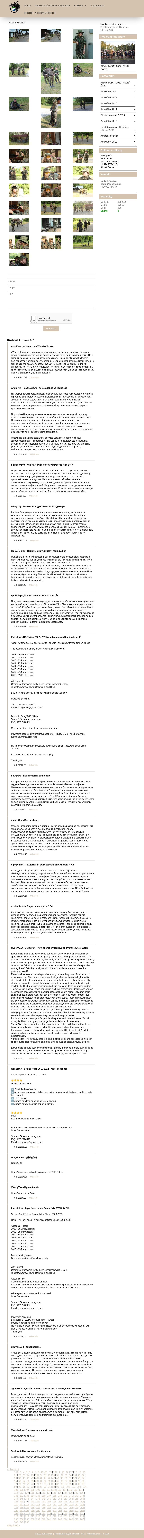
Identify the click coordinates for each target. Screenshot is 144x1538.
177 (54, 1504)
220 (76, 1513)
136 (43, 1496)
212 (32, 1513)
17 (71, 1472)
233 (76, 1516)
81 (53, 1484)
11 (46, 1472)
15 (63, 1472)
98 (53, 1487)
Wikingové (106, 155)
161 (38, 1501)
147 (32, 1499)
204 (60, 1510)
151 (54, 1499)
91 (24, 1487)
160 (32, 1501)
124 (49, 1493)
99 (57, 1487)
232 (71, 1516)
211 (27, 1513)
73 (19, 1484)
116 (75, 1490)
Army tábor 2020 (109, 91)
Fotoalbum (97, 5)
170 (16, 1504)
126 (60, 1493)
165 (60, 1501)
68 (70, 1481)
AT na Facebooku (109, 161)
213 (38, 1513)
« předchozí (13, 1469)
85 (70, 1484)
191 (60, 1507)
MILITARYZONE (109, 164)
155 (76, 1499)
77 (36, 1484)
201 (43, 1510)
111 (48, 1490)
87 (78, 1484)
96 (45, 1487)
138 (54, 1496)
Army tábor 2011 (109, 142)
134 (32, 1496)
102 (73, 1487)
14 (59, 1472)
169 (82, 1501)
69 (74, 1481)
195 (82, 1507)
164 (54, 1501)
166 (65, 1501)
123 (43, 1493)
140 (65, 1496)
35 (74, 1475)
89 (15, 1487)
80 (49, 1484)
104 (84, 1487)
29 (49, 1475)
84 (66, 1484)
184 (21, 1507)
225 (32, 1516)
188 (43, 1507)
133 (27, 1496)
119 (21, 1493)
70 (78, 1481)
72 (15, 1484)
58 (28, 1481)
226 (38, 1516)
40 (24, 1478)
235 (16, 1519)
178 (60, 1504)
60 (36, 1481)
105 (16, 1490)
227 (43, 1516)
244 (65, 1519)
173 (32, 1504)
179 (65, 1504)
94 (36, 1487)
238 (32, 1519)
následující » (13, 1525)
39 (19, 1478)
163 (49, 1501)
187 (38, 1507)
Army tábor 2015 (109, 103)
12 (50, 1472)
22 (19, 1475)
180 (71, 1504)
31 (57, 1475)
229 (54, 1516)
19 (80, 1472)
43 (36, 1478)
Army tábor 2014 (109, 109)
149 (43, 1499)
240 (43, 1519)
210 (21, 1513)
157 (16, 1501)
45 (45, 1478)
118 (16, 1493)
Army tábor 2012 (109, 121)
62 (45, 1481)
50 (66, 1478)
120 (27, 1493)
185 (27, 1507)
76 (32, 1484)
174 (38, 1504)
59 (32, 1481)
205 (65, 1510)
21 (15, 1475)
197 (21, 1510)
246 (76, 1519)
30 (53, 1475)
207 (76, 1510)
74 (24, 1484)
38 (15, 1478)
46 (49, 1478)
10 (42, 1472)
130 (82, 1493)
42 (32, 1478)
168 (76, 1501)
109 (38, 1490)
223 (21, 1516)
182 (82, 1504)
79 (45, 1484)
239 (38, 1519)
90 (19, 1487)
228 (49, 1516)
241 (49, 1519)
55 (15, 1481)
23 (24, 1475)
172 (27, 1504)
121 (32, 1493)
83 (62, 1484)
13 (54, 1472)
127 (65, 1493)
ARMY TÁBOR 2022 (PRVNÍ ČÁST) (115, 84)
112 (54, 1490)
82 (57, 1484)
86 (74, 1484)
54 (83, 1478)
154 (71, 1499)
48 (57, 1478)
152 (60, 1499)
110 (43, 1490)
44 (41, 1478)
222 (16, 1516)
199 (32, 1510)
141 (71, 1496)
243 (60, 1519)
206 (71, 1510)
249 (21, 1522)
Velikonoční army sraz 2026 (52, 5)
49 (62, 1478)
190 (54, 1507)
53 (78, 1478)
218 (65, 1513)
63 (49, 1481)
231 (65, 1516)
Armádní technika (109, 136)
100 (62, 1487)
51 (70, 1478)
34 (70, 1475)
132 (21, 1496)
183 (16, 1507)
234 (82, 1516)
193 (71, 1507)
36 (78, 1475)
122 (38, 1493)
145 (21, 1499)
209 (16, 1513)
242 (54, 1519)
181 (76, 1504)
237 (27, 1519)
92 (28, 1487)
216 (54, 1513)
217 (60, 1513)
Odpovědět (34, 378)
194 (76, 1507)
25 (32, 1475)
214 (43, 1513)
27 (41, 1475)
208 (82, 1510)
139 (60, 1496)
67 (66, 1481)
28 (45, 1475)
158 (21, 1501)
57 (24, 1481)
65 (57, 1481)
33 (66, 1475)
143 (82, 1496)
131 (16, 1496)
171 (21, 1504)
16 (67, 1472)
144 (16, 1499)
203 (54, 1510)
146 (27, 1499)
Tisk (83, 1534)
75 (28, 1484)
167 (71, 1501)
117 (81, 1490)
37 (83, 1475)
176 (49, 1504)
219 (71, 1513)
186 (32, 1507)
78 (41, 1484)
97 (49, 1487)
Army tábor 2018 (109, 97)
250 (27, 1522)
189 (49, 1507)
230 (60, 1516)
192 (65, 1507)
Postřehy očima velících (40, 13)
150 (49, 1499)
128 (71, 1493)
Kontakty (80, 5)
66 (62, 1481)
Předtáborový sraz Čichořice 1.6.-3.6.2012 (115, 128)
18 (75, 1472)
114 (65, 1490)
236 (21, 1519)
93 (32, 1487)
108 (32, 1490)
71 (83, 1481)
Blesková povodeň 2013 (113, 115)
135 (38, 1496)
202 (49, 1510)
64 (53, 1481)
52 (74, 1478)
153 (65, 1499)
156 (82, 1499)
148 (38, 1499)
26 (36, 1475)
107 (27, 1490)
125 (54, 1493)
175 (43, 1504)
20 (84, 1472)
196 (16, 1510)
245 (71, 1519)
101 (68, 1487)
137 (49, 1496)
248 (16, 1522)
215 (49, 1513)
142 (76, 1496)
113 (59, 1490)
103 (79, 1487)
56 (19, 1481)
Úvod (27, 5)
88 (83, 1484)
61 (41, 1481)
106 (21, 1490)
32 (62, 1475)
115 (70, 1490)
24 (28, 1475)
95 (41, 1487)
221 (82, 1513)
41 (28, 1478)
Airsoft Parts (107, 167)
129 (76, 1493)
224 (27, 1516)
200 (38, 1510)
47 (53, 1478)
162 (43, 1501)
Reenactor (106, 158)
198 (27, 1510)
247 (82, 1519)
